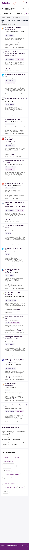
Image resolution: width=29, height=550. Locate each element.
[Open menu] (26, 3)
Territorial (17, 457)
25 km (24, 9)
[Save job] (26, 27)
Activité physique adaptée (12, 474)
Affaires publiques (10, 487)
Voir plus (7, 45)
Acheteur (7, 479)
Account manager (10, 483)
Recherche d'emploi (5, 17)
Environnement (9, 461)
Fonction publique (10, 466)
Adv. (22, 487)
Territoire (7, 470)
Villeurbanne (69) (15, 17)
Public (6, 457)
